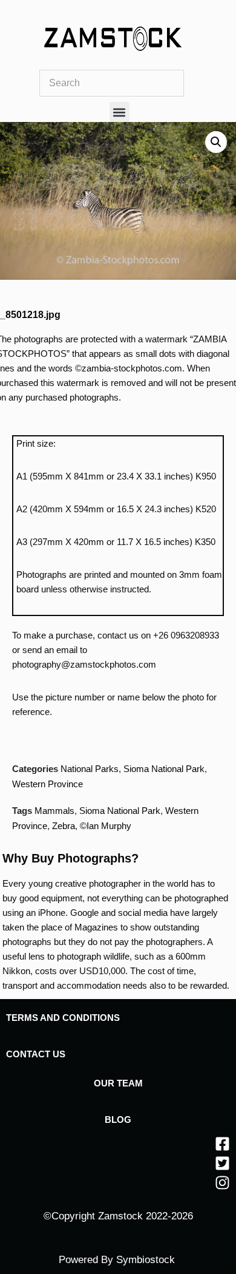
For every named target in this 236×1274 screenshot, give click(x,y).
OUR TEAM (118, 1083)
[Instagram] (222, 1182)
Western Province (47, 784)
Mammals (54, 810)
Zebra (63, 826)
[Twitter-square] (222, 1163)
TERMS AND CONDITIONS (63, 1017)
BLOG (118, 1119)
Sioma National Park (164, 769)
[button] (119, 112)
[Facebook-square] (222, 1143)
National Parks (90, 769)
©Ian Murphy (105, 826)
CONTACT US (35, 1054)
